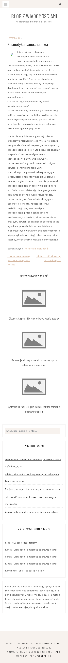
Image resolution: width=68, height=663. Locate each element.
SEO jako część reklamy (24, 543)
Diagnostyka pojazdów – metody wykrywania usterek (34, 318)
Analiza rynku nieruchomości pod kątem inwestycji (31, 512)
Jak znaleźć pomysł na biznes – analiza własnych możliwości (30, 500)
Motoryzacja (13, 38)
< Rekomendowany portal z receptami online (18, 260)
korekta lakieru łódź (36, 248)
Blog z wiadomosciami (34, 15)
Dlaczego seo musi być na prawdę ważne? (35, 550)
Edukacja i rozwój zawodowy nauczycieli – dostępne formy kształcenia (32, 477)
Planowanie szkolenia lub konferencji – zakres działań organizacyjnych (33, 462)
